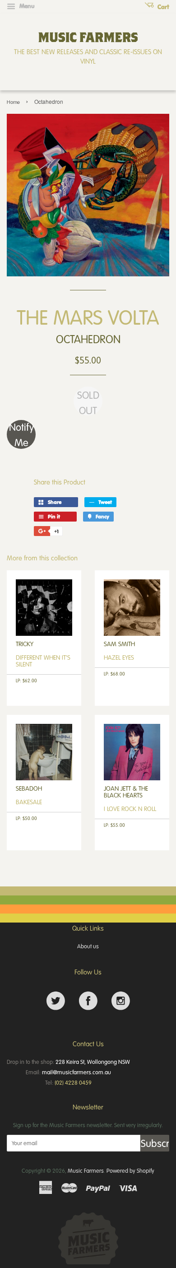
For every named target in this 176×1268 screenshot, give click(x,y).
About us (88, 946)
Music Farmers (86, 1170)
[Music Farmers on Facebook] (88, 1001)
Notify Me (21, 434)
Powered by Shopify (130, 1170)
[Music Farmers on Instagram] (120, 1001)
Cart (162, 7)
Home (13, 101)
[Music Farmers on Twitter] (55, 1001)
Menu (26, 6)
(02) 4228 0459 (73, 1082)
